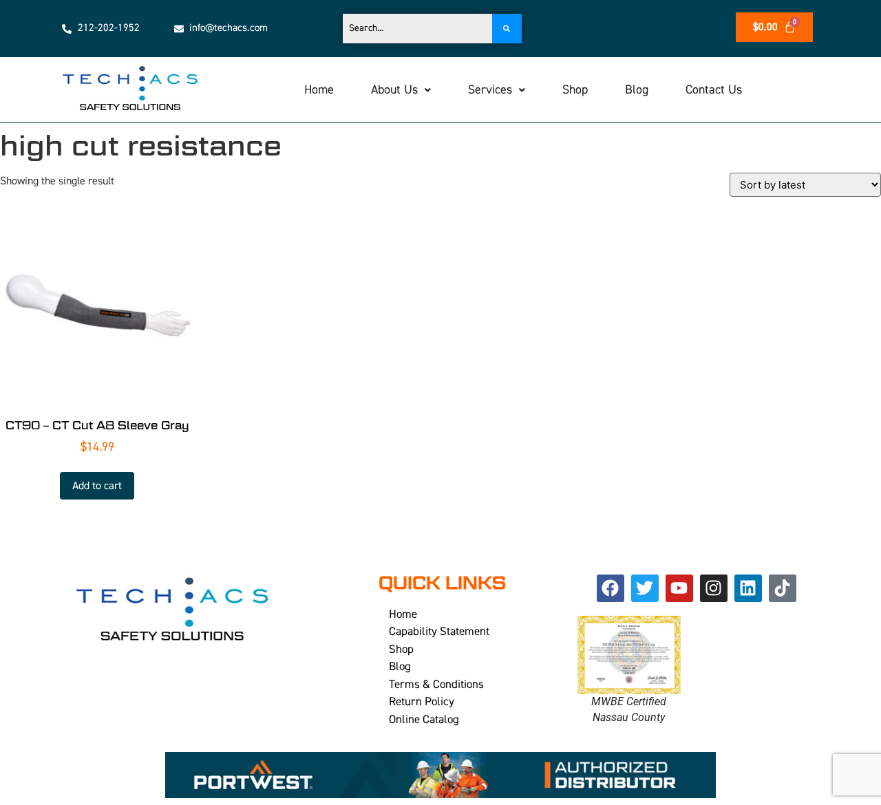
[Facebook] (610, 588)
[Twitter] (645, 588)
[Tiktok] (782, 588)
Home (319, 90)
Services (490, 90)
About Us (394, 90)
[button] (401, 90)
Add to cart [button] (97, 486)
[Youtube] (679, 588)
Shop (575, 90)
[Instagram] (714, 588)
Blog (636, 90)
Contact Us (714, 90)
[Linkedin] (748, 588)
